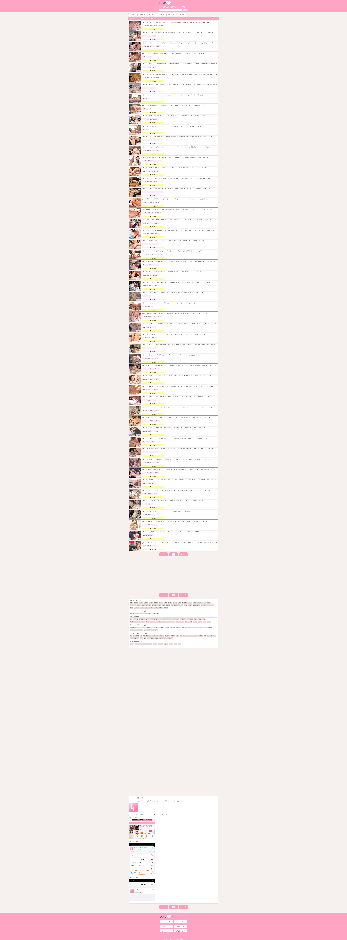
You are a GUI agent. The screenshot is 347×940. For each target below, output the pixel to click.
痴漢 (177, 621)
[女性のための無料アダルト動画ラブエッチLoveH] (166, 4)
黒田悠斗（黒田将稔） (146, 605)
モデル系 (173, 635)
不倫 (137, 613)
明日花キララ (170, 638)
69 (174, 621)
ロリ (181, 635)
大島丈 (204, 602)
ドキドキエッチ (155, 613)
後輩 (189, 627)
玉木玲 (185, 605)
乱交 (186, 621)
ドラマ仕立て (142, 619)
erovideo (155, 644)
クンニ (167, 621)
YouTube (171, 644)
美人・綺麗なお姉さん (147, 635)
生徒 (192, 627)
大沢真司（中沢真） (197, 602)
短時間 (179, 644)
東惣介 (131, 602)
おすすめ (132, 644)
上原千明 (141, 602)
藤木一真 (175, 602)
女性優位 (155, 621)
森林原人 (146, 607)
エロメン (196, 627)
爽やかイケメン (150, 627)
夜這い (195, 619)
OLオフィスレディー (134, 638)
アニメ (208, 621)
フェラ (171, 621)
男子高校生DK (140, 630)
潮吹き (147, 621)
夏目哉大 (170, 602)
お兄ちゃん (178, 627)
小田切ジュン (133, 605)
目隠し (160, 621)
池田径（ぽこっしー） (205, 605)
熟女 (184, 635)
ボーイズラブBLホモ (167, 619)
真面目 (188, 635)
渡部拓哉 (166, 607)
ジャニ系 (143, 627)
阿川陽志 (146, 602)
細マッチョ (161, 627)
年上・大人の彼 (147, 630)
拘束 (163, 621)
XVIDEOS (150, 644)
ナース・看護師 (150, 638)
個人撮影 (190, 621)
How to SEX (182, 619)
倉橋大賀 (139, 605)
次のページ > (183, 554)
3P (183, 621)
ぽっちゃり (156, 635)
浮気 (134, 613)
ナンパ (204, 621)
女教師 (156, 638)
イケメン (139, 627)
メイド (141, 638)
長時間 (175, 644)
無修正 (204, 619)
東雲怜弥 (156, 602)
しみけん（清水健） (175, 605)
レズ (131, 619)
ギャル (192, 635)
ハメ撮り (195, 621)
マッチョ (156, 627)
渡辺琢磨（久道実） (159, 607)
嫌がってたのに (148, 613)
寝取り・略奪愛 (190, 619)
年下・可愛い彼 (155, 630)
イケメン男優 (133, 627)
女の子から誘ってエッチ (135, 621)
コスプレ (200, 621)
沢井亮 (163, 605)
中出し (199, 619)
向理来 (179, 602)
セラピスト (202, 627)
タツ (182, 605)
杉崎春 (165, 602)
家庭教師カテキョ (162, 638)
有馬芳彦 (136, 602)
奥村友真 (209, 602)
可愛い (177, 635)
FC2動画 (144, 644)
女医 (145, 638)
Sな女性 (196, 635)
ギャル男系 (172, 627)
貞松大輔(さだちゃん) (156, 605)
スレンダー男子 (209, 627)
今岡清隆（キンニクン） (187, 602)
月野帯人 (190, 605)
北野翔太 (151, 602)
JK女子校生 (213, 635)
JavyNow (166, 644)
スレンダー (161, 635)
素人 (208, 635)
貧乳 (205, 635)
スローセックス (176, 619)
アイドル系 (167, 635)
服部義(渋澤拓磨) (196, 605)
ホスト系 (167, 627)
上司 (183, 627)
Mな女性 (201, 635)
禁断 (131, 613)
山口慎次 (151, 607)
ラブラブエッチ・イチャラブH (152, 619)
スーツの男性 (133, 630)
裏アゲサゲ (160, 644)
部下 (186, 627)
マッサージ (135, 619)
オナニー (143, 621)
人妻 (131, 635)
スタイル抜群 (136, 635)
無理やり (141, 613)
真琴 (212, 605)
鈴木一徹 (161, 602)
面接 (180, 621)
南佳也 (131, 607)
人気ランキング (138, 644)
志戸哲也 (168, 605)
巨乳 (141, 635)
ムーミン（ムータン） (138, 607)
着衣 (151, 621)
